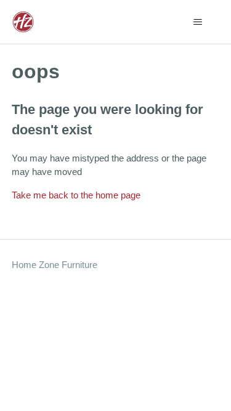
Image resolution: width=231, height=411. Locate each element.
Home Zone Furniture (54, 264)
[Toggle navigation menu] (197, 22)
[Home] (23, 21)
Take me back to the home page (76, 195)
